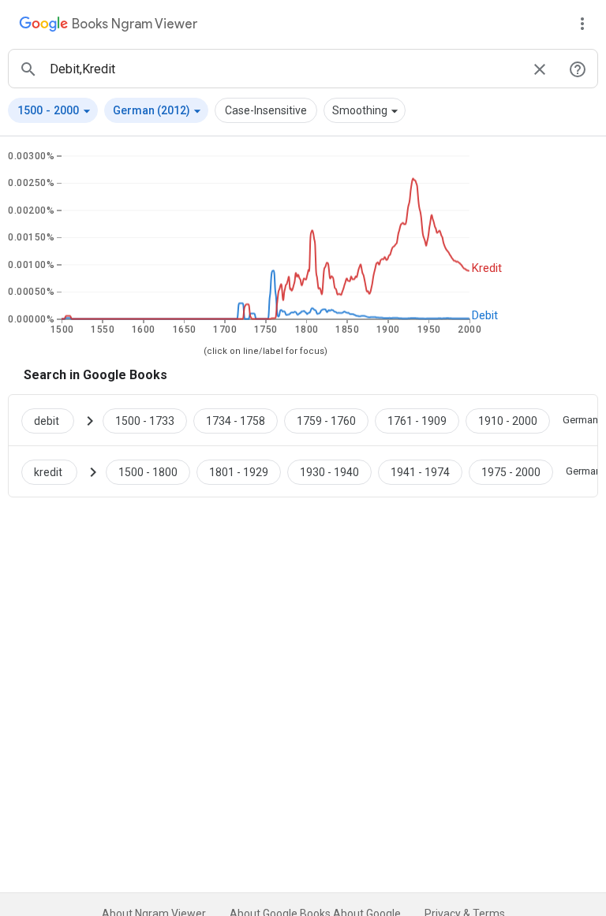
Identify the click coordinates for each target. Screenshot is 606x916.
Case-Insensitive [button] (266, 110)
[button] (53, 110)
